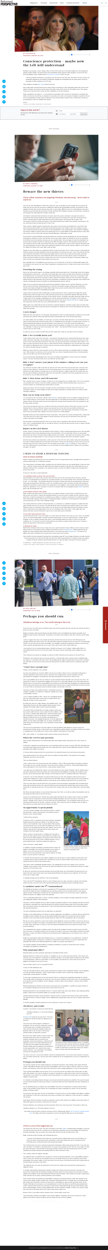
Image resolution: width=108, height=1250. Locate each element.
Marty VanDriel (32, 183)
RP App (59, 542)
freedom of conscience (43, 104)
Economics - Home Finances (33, 542)
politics (56, 1202)
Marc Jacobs (41, 84)
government (40, 1202)
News (25, 102)
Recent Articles (50, 542)
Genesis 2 (54, 397)
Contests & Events (72, 3)
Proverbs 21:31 (27, 1017)
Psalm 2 (65, 1128)
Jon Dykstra (30, 53)
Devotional (53, 3)
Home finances (40, 544)
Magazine (33, 3)
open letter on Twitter (53, 74)
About (85, 3)
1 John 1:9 (68, 443)
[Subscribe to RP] (4, 102)
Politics (26, 1200)
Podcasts (44, 3)
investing (49, 544)
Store (62, 3)
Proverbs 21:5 (72, 531)
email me (80, 486)
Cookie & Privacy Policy (70, 1248)
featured (32, 104)
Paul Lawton (31, 608)
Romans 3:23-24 (71, 300)
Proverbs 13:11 (68, 529)
